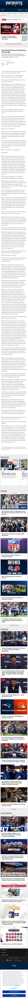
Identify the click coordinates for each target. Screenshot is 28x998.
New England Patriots (10, 62)
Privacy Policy (17, 985)
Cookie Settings (14, 988)
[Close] (25, 971)
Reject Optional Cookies (14, 991)
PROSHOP (20, 9)
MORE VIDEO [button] (14, 809)
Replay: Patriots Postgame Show (14, 19)
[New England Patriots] (14, 966)
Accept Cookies (14, 995)
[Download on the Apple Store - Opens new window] (9, 960)
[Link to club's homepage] (2, 9)
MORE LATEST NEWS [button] (14, 625)
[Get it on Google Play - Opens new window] (18, 960)
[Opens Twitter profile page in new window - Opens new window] (7, 64)
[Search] (23, 10)
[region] (14, 983)
